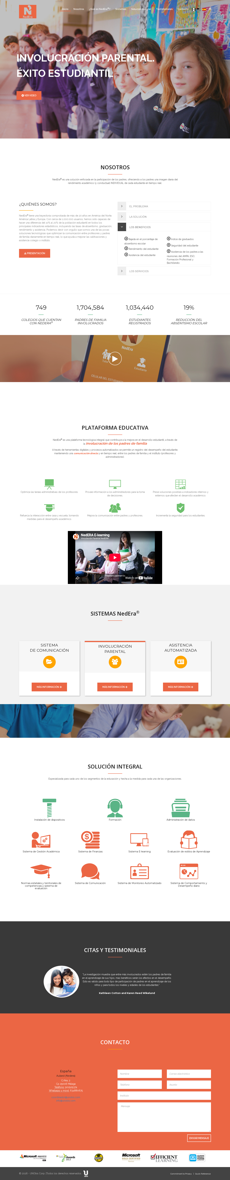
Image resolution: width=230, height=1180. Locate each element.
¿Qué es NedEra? (99, 8)
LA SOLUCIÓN (138, 216)
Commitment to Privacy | (182, 1174)
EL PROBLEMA (138, 206)
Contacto (183, 9)
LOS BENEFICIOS (140, 227)
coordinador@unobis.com (65, 1097)
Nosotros (78, 9)
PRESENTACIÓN (35, 253)
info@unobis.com (65, 1100)
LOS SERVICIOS (139, 271)
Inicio (65, 9)
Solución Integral (141, 9)
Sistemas (120, 9)
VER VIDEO (30, 95)
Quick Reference (203, 1174)
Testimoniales (164, 9)
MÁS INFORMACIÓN (48, 687)
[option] (115, 985)
